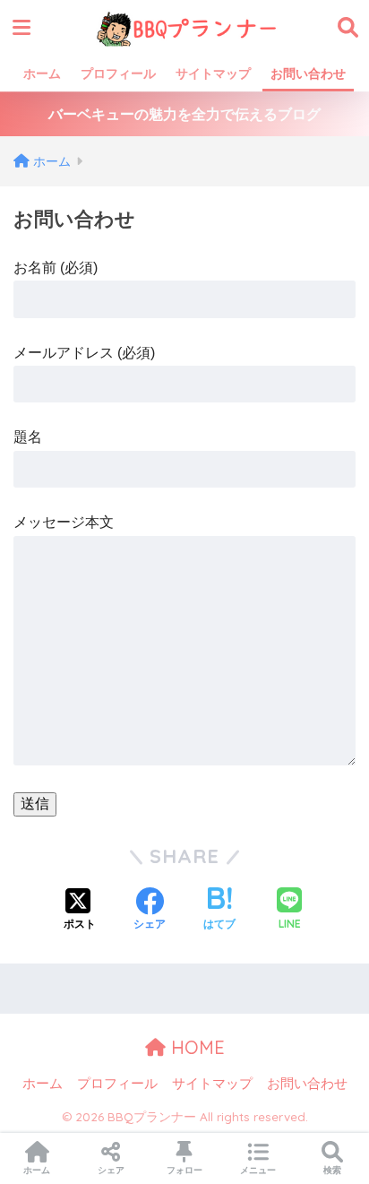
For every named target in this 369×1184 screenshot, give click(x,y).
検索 (332, 1170)
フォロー (184, 1170)
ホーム (42, 73)
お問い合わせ (308, 73)
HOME (195, 1047)
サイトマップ (213, 73)
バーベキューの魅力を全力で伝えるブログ (184, 114)
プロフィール (118, 73)
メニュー (258, 1170)
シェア (111, 1170)
